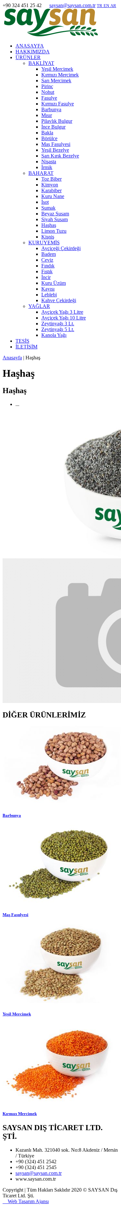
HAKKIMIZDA (32, 51)
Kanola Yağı (53, 335)
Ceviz (47, 260)
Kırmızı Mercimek (60, 74)
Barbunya (51, 109)
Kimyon (49, 184)
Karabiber (51, 190)
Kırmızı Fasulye (57, 103)
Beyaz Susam (55, 213)
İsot (45, 202)
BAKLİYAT (41, 63)
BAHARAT (41, 173)
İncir (46, 277)
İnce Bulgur (53, 127)
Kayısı (48, 289)
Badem (48, 254)
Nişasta (48, 161)
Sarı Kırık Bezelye (60, 155)
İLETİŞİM (26, 346)
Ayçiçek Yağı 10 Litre (63, 317)
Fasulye (49, 98)
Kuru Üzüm (53, 283)
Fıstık (47, 271)
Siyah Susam (54, 219)
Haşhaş (48, 225)
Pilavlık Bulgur (56, 121)
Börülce (49, 138)
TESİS (22, 341)
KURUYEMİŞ (44, 242)
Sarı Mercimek (56, 80)
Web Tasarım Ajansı (26, 1201)
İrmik (46, 167)
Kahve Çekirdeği (58, 300)
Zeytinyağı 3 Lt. (57, 323)
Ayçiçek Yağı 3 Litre (62, 312)
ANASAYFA (29, 46)
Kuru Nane (52, 196)
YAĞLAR (39, 306)
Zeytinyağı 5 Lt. (57, 329)
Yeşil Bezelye (55, 150)
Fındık (48, 265)
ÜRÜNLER (28, 57)
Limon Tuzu (53, 231)
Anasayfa (12, 357)
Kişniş (47, 236)
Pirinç (47, 86)
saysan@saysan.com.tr (72, 5)
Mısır (46, 115)
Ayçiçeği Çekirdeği (61, 248)
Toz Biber (51, 179)
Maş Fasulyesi (55, 144)
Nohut (47, 92)
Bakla (47, 132)
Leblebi (49, 294)
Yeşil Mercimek (57, 69)
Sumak (48, 208)
